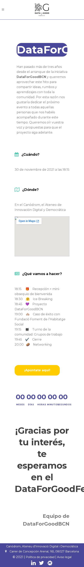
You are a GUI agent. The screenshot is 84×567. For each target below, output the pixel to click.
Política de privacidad (40, 557)
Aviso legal (64, 557)
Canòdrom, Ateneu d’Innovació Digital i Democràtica (42, 546)
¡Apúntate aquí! (37, 370)
